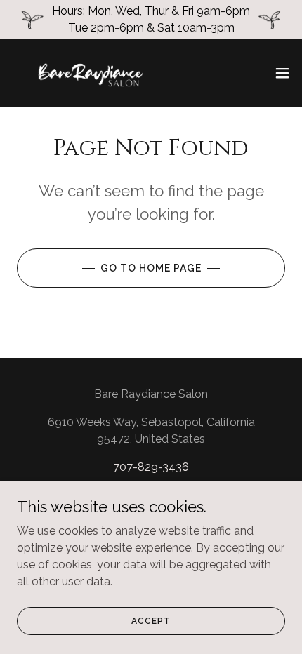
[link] (90, 73)
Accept (150, 620)
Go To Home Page (151, 268)
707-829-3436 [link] (151, 467)
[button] (282, 73)
